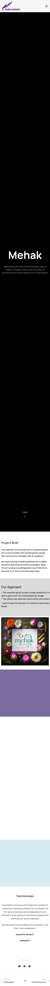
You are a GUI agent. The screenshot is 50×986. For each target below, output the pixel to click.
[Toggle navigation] (40, 6)
